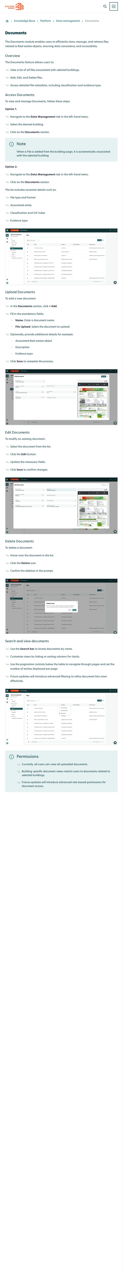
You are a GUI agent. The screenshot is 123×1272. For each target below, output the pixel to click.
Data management (68, 21)
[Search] (105, 6)
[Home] (7, 21)
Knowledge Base (24, 21)
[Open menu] (114, 6)
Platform (45, 21)
